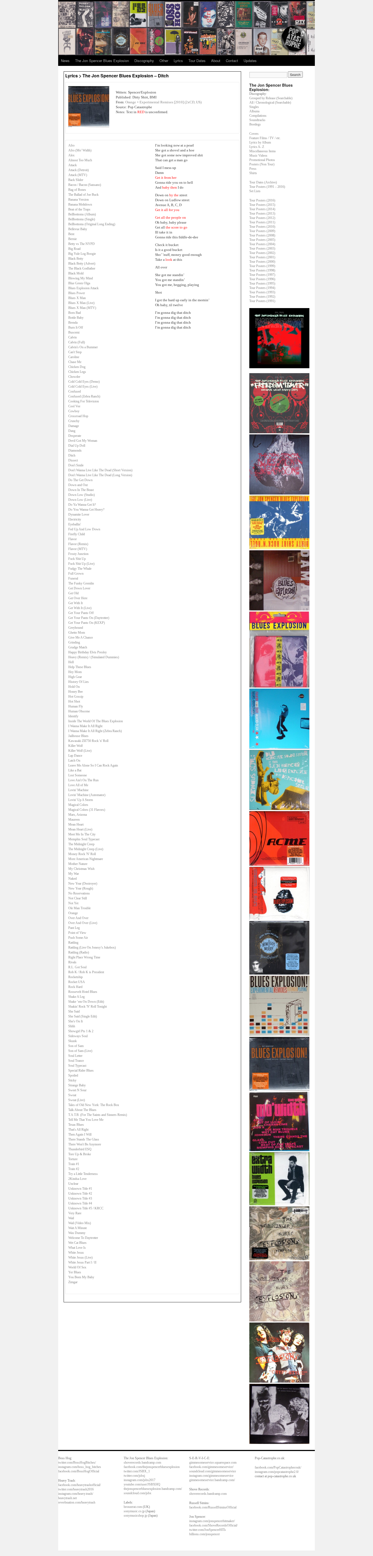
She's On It (75, 1021)
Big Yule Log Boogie (82, 254)
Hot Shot (74, 701)
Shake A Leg (76, 997)
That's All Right (78, 1129)
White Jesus (76, 1252)
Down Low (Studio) (81, 495)
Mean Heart (76, 824)
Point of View (77, 933)
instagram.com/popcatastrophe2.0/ (277, 1472)
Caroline (73, 357)
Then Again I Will (79, 1134)
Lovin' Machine (78, 790)
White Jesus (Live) (80, 1257)
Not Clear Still (77, 898)
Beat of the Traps (79, 209)
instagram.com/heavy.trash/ (75, 1494)
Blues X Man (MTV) (82, 308)
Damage (73, 426)
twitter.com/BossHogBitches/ (77, 1462)
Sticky (72, 1080)
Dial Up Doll (76, 446)
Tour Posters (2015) (262, 205)
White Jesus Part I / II (82, 1262)
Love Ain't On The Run (83, 780)
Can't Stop (75, 352)
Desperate (74, 436)
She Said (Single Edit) (82, 1016)
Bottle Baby (76, 318)
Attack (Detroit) (78, 170)
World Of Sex (77, 1267)
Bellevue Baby (77, 229)
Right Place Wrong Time (84, 957)
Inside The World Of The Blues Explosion (95, 721)
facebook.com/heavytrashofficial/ (79, 1485)
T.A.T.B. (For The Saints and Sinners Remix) (97, 1115)
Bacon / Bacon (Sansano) (84, 185)
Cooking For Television (83, 401)
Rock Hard (75, 987)
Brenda (73, 322)
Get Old (73, 593)
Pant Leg (74, 928)
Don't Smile (76, 465)
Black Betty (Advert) (81, 263)
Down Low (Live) (80, 500)
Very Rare (74, 1213)
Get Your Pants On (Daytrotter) (88, 618)
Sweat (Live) (76, 1100)
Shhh (71, 1026)
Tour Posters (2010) (262, 227)
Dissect (73, 460)
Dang (71, 431)
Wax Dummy (76, 1233)
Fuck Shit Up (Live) (81, 564)
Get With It (75, 603)
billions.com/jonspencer (204, 1534)
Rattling (73, 942)
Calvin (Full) (76, 342)
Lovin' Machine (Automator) (86, 795)
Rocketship (75, 977)
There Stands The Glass (83, 1139)
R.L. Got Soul (77, 967)
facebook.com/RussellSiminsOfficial (212, 1507)
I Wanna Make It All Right (85, 726)
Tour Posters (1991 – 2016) (267, 187)
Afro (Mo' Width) (79, 150)
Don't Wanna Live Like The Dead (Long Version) (100, 475)
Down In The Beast (81, 490)
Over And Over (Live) (82, 923)
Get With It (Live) (79, 608)
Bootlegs (255, 124)
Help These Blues (79, 667)
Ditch (71, 455)
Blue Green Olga (79, 283)
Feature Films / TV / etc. (265, 138)
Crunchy (73, 421)
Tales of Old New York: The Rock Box (93, 1105)
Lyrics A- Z (256, 147)
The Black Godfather (81, 268)
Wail (71, 1218)
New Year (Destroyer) (82, 883)
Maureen (74, 819)
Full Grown (76, 573)
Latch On (74, 760)
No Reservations (79, 893)
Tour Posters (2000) (262, 262)
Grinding (74, 642)
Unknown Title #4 (80, 1203)
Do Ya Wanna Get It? (82, 505)
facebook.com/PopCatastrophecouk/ (278, 1467)
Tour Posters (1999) (262, 266)
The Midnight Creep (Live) (85, 849)
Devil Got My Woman (82, 441)
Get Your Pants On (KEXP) (86, 623)
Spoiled (73, 1075)
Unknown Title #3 (80, 1198)
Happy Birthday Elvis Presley (87, 652)
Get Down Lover (79, 588)
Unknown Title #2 (80, 1193)
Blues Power (76, 293)
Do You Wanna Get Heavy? (86, 509)
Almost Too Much (80, 160)
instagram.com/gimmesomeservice (211, 1476)
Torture (73, 1159)
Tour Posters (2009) (262, 231)
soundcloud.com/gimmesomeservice (212, 1471)
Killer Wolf (75, 746)
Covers (254, 134)
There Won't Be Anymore (84, 1144)
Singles (254, 107)
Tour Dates (197, 60)
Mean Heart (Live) (80, 829)
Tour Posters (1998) (262, 270)
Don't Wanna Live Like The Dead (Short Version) (100, 470)
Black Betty (75, 259)
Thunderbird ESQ (79, 1149)
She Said (74, 1011)
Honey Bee (75, 692)
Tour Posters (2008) (262, 235)
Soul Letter (75, 1056)
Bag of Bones (77, 190)
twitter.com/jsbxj (134, 1476)
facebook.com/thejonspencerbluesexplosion (152, 1467)
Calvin (72, 337)
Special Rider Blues (81, 1070)
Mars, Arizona (77, 815)
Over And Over (78, 918)
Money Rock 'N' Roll (82, 854)
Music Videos (258, 155)
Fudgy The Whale (79, 569)
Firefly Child (76, 534)
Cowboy (73, 411)
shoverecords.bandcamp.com (142, 1462)
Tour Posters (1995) (262, 283)
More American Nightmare (85, 859)
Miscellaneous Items (262, 151)
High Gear (75, 677)
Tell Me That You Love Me (85, 1120)
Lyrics (178, 60)
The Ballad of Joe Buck (83, 195)
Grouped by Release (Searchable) (270, 98)
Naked (72, 879)
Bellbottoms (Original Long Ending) (91, 224)
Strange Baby (77, 1085)
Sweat (72, 1095)
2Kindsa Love (77, 1179)
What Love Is (77, 1248)
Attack (72, 165)
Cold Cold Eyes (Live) (82, 386)
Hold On (74, 687)
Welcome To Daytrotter (83, 1238)
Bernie (72, 239)
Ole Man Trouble (79, 908)
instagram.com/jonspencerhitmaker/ (212, 1521)
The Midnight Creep (81, 844)
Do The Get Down (80, 480)
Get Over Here (77, 598)
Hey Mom (75, 672)
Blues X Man (77, 298)
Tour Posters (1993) (262, 292)
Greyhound (75, 628)
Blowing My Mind (80, 278)
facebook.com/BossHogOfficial (78, 1471)
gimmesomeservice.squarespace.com (212, 1462)
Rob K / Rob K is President (86, 972)
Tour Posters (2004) (262, 244)
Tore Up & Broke (79, 1154)
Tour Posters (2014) (262, 209)
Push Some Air (78, 938)
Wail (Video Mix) (79, 1223)
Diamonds (75, 450)
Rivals (72, 962)
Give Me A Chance (80, 637)
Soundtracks (257, 120)
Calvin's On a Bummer (83, 347)
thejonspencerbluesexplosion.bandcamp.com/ (153, 1489)
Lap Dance (75, 755)
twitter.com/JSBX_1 (137, 1471)
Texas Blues (76, 1125)
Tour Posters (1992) (262, 297)
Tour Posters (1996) (262, 279)
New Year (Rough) (80, 888)
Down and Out (78, 485)
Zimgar (73, 1282)
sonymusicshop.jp (135, 1515)
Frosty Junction (78, 554)
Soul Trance (76, 1061)
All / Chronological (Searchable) (270, 102)
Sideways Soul (78, 1036)
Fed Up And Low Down (84, 529)
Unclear (73, 1184)
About (215, 60)
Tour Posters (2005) (262, 240)
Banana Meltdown (80, 204)
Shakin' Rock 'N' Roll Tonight (87, 1006)
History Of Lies (78, 682)
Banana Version (78, 199)
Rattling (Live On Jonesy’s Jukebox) (92, 947)
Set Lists (254, 191)
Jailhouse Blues (78, 736)
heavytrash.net (67, 1498)
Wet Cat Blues (77, 1243)
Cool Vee (74, 406)
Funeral (73, 578)
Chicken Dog (76, 367)
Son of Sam (76, 1046)
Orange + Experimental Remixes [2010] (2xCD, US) (163, 102)
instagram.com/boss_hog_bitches (79, 1467)
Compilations (258, 116)
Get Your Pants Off (81, 613)
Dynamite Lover (78, 514)
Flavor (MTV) (77, 549)
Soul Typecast (77, 1065)
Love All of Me (78, 785)
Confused (74, 391)
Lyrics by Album (260, 142)
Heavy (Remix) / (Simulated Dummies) (93, 657)
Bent (71, 234)
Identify (73, 716)
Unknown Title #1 (80, 1189)
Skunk (72, 1041)
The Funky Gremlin (81, 583)
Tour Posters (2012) (262, 218)
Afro (71, 145)
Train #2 (73, 1169)
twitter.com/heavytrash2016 (76, 1489)
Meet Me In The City (82, 834)
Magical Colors (78, 805)
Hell (71, 662)
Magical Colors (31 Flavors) (86, 810)
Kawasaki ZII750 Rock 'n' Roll (88, 741)
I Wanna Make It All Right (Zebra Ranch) (95, 731)
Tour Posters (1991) (262, 301)
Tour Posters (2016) (262, 200)
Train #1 (73, 1164)
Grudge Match (77, 647)
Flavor (72, 539)
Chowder (74, 377)
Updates (250, 60)
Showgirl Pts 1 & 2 (80, 1031)
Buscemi (73, 332)
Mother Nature (77, 864)
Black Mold (76, 273)
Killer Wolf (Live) (79, 751)
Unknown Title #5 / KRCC (85, 1208)
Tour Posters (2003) (262, 248)
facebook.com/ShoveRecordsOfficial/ (213, 1525)
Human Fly (75, 706)
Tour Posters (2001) (262, 257)
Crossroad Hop (78, 416)
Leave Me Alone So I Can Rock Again (93, 765)
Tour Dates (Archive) (263, 182)
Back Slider (75, 180)
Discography (144, 60)
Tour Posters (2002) (262, 253)
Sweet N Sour (77, 1090)
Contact (232, 60)
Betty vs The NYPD (81, 244)
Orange (73, 913)
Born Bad (74, 313)
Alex (71, 155)
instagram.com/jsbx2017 (139, 1480)
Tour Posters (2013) (262, 213)
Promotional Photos (262, 160)
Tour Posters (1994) (262, 288)
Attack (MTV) (77, 175)
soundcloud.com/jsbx (137, 1493)
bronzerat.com (133, 1507)
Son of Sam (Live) (80, 1051)
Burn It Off (75, 327)
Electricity (74, 519)
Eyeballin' (74, 524)
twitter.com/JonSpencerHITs (207, 1530)
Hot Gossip (75, 696)
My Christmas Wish (81, 869)
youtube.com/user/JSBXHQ (142, 1484)
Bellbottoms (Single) (81, 219)
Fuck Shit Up (77, 559)
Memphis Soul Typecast (83, 839)
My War (73, 874)
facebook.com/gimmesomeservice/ (211, 1467)
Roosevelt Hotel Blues (82, 992)
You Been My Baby (81, 1277)
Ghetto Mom (76, 632)
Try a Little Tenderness (83, 1174)
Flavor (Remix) (78, 544)
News (65, 60)
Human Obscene (79, 711)
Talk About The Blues (82, 1110)
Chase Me (74, 362)
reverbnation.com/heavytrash (76, 1502)
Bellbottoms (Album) (82, 214)
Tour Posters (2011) (262, 222)
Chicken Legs (77, 372)
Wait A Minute (77, 1228)
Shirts (253, 173)
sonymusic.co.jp (134, 1511)
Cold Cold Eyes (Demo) (84, 382)
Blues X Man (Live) (81, 303)
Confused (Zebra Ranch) (84, 396)
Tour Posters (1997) (262, 275)
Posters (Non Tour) (261, 164)
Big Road (74, 249)
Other (163, 60)
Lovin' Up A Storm (80, 800)
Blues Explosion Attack (83, 288)
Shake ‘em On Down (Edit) (86, 1002)
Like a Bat (74, 770)
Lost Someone (77, 775)
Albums (254, 111)
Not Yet (73, 903)
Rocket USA (76, 982)
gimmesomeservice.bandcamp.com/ (212, 1480)
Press (252, 169)
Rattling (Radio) (78, 952)
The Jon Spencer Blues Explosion (102, 60)
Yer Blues (74, 1272)
